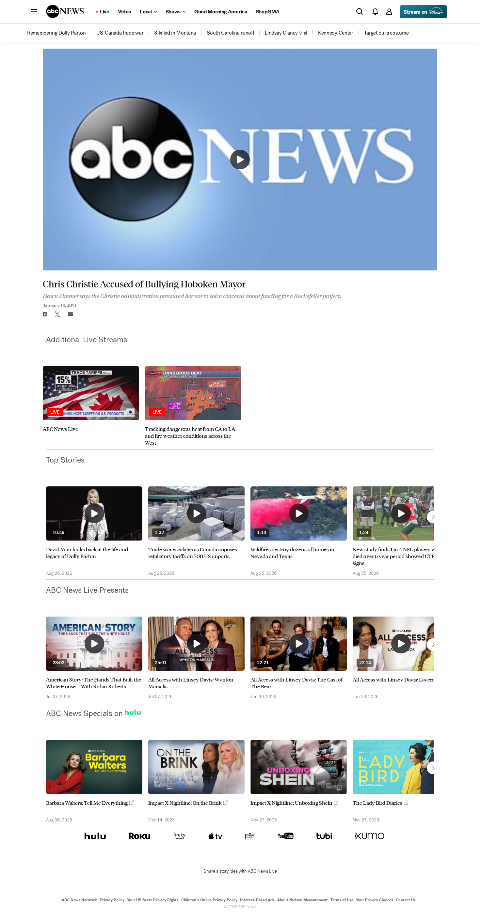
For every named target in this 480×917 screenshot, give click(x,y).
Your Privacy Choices (374, 900)
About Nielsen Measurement (302, 900)
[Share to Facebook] (44, 314)
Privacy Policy (112, 900)
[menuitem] (56, 33)
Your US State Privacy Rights (153, 900)
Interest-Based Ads (257, 900)
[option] (91, 406)
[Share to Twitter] (57, 314)
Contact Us (406, 900)
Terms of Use (341, 900)
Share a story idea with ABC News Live (240, 871)
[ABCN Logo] (65, 11)
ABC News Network (79, 900)
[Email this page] (70, 314)
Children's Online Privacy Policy (209, 900)
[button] (34, 11)
